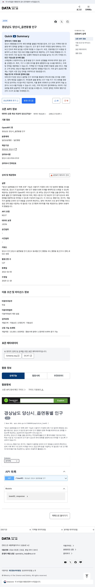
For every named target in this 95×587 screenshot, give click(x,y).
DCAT (26, 356)
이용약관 (5, 571)
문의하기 (66, 553)
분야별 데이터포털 (71, 530)
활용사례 (36, 375)
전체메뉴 (88, 10)
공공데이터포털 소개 (29, 571)
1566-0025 (13, 550)
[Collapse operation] (64, 471)
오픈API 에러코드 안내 (61, 175)
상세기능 (14, 376)
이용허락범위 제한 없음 (10, 314)
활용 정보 (79, 53)
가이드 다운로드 (34, 390)
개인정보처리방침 (15, 571)
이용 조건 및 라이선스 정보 (83, 44)
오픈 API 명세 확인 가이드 (13, 390)
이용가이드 (67, 546)
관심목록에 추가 (9, 100)
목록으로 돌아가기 (60, 515)
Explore (60, 401)
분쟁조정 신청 (68, 550)
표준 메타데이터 (81, 49)
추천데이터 (58, 375)
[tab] (13, 376)
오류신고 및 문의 (54, 114)
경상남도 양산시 (8, 149)
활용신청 (27, 100)
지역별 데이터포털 (39, 530)
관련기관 (4, 530)
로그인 (79, 10)
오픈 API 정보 (81, 39)
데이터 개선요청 (38, 114)
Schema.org (11, 356)
